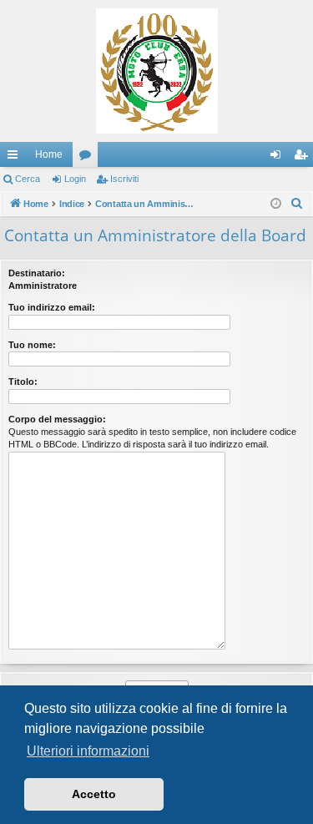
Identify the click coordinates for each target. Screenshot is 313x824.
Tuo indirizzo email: (51, 307)
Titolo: (23, 382)
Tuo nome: (32, 345)
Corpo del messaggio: (57, 419)
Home (49, 154)
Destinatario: (36, 273)
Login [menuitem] (279, 158)
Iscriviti (124, 179)
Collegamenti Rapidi (16, 158)
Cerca (27, 179)
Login (75, 179)
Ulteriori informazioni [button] (88, 751)
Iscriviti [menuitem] (304, 158)
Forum (88, 158)
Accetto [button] (94, 794)
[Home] (156, 71)
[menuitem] (297, 204)
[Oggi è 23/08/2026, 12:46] (275, 204)
